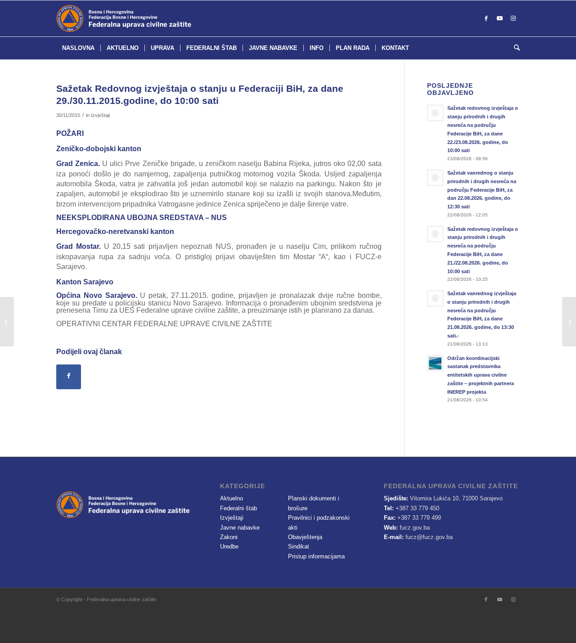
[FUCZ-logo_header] (146, 18)
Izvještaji (100, 115)
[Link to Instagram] (513, 18)
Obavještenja (305, 537)
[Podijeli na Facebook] (68, 376)
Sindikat (298, 546)
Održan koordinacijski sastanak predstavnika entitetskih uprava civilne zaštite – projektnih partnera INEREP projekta (480, 375)
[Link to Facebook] (486, 18)
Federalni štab (238, 508)
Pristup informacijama (316, 556)
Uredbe (229, 546)
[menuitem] (78, 48)
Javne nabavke (240, 527)
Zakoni (229, 537)
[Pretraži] (514, 48)
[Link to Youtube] (499, 18)
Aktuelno (231, 498)
